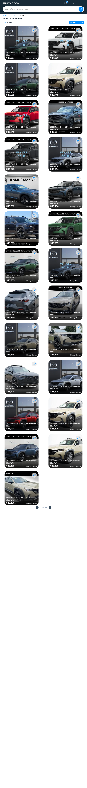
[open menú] (81, 3)
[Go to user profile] (74, 3)
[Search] (81, 9)
